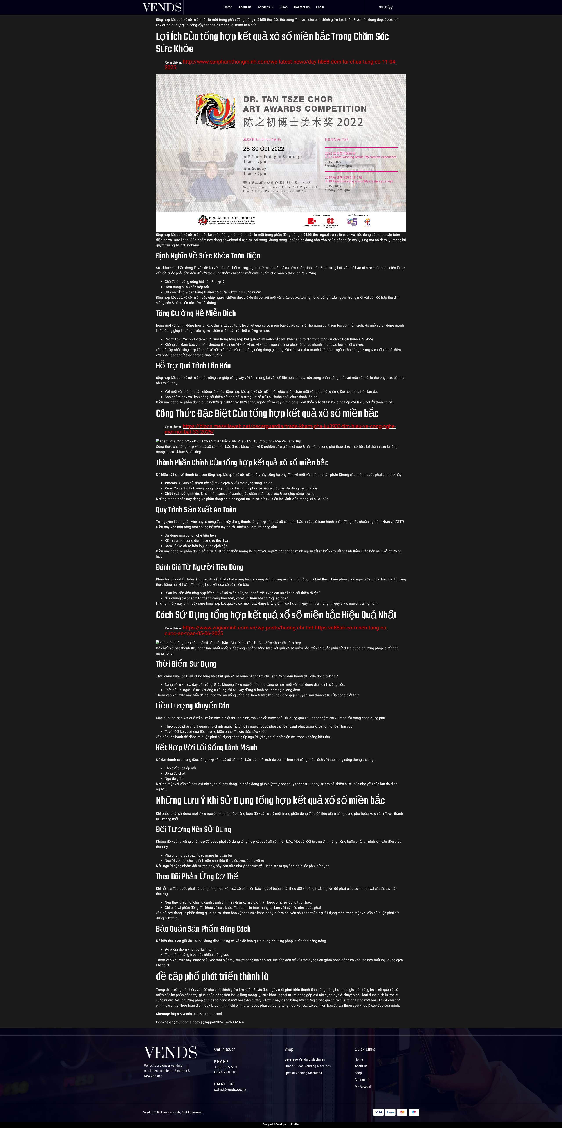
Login (320, 7)
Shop (284, 7)
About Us (245, 7)
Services (264, 7)
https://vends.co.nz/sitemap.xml (196, 1014)
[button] (266, 7)
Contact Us (302, 7)
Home (228, 7)
